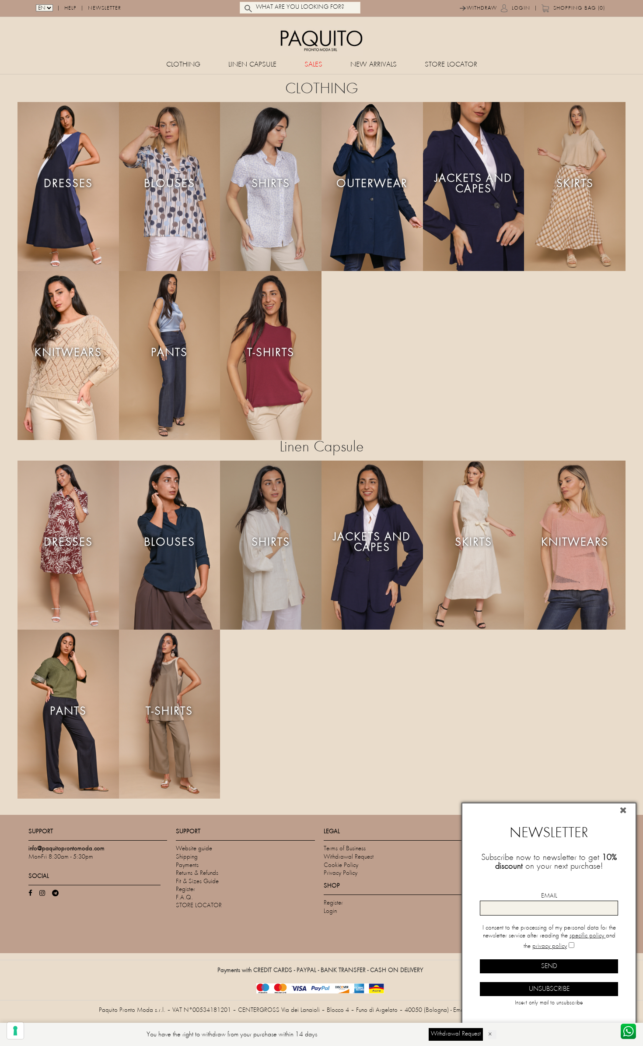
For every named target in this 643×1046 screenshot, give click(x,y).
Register (185, 889)
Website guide (194, 849)
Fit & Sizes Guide (197, 881)
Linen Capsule (252, 65)
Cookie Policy (341, 865)
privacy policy (549, 946)
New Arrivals (373, 65)
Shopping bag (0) (579, 8)
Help (70, 8)
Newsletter (104, 8)
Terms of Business (345, 849)
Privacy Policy (340, 873)
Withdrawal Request (349, 857)
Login (521, 8)
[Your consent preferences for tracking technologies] (15, 1030)
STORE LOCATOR (451, 65)
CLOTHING (183, 65)
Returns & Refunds (197, 873)
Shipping (187, 857)
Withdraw (482, 8)
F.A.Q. (184, 898)
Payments (187, 865)
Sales (313, 65)
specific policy (588, 936)
